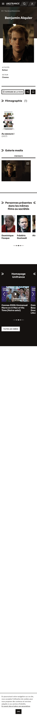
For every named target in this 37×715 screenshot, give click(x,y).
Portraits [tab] (18, 156)
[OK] (18, 711)
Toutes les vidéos (10, 329)
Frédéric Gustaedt (22, 236)
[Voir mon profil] (32, 4)
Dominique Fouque (7, 236)
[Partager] (27, 92)
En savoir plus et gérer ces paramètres (16, 706)
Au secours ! (8, 134)
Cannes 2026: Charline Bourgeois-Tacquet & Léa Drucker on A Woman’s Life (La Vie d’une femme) (15, 309)
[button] (28, 163)
